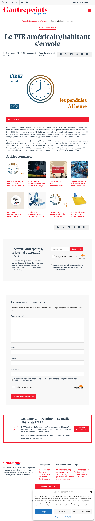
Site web (15, 370)
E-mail (14, 359)
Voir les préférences (81, 511)
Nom (13, 347)
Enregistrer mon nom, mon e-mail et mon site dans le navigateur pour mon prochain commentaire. (45, 380)
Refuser (62, 511)
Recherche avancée (80, 2)
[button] (90, 492)
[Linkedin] (17, 2)
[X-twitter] (12, 2)
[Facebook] (2, 2)
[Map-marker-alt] (26, 2)
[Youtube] (22, 2)
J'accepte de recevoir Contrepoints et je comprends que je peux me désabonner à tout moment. (68, 267)
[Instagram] (7, 2)
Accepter (44, 511)
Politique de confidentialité (62, 517)
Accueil (25, 21)
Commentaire (17, 316)
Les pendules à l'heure (37, 21)
